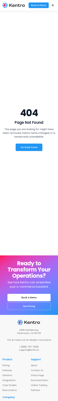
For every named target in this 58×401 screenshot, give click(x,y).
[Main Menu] (53, 5)
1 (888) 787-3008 (29, 346)
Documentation (39, 380)
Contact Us (37, 370)
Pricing (6, 365)
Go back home (29, 147)
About (34, 365)
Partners (35, 390)
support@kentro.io (29, 349)
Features (7, 370)
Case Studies (9, 385)
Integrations (8, 380)
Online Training (39, 385)
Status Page (37, 375)
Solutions (7, 375)
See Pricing (29, 306)
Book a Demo (38, 5)
